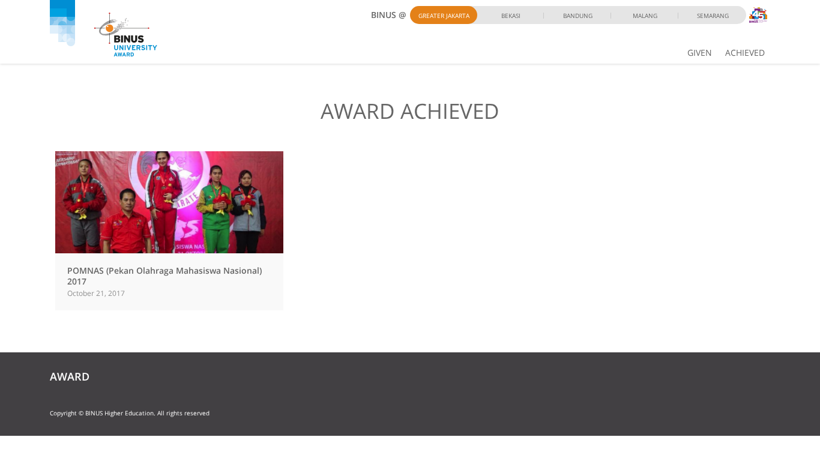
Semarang (713, 16)
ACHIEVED (745, 52)
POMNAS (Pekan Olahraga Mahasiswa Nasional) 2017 (164, 276)
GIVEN (699, 52)
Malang (645, 16)
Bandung (577, 16)
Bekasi (510, 16)
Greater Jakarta (443, 16)
